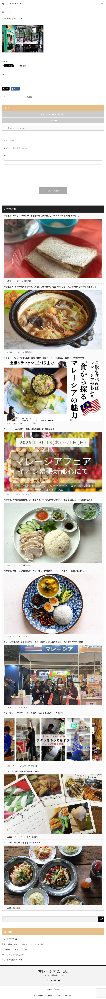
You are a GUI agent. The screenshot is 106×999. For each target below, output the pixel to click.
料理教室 (27, 281)
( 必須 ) (9, 140)
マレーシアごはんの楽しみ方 (13, 955)
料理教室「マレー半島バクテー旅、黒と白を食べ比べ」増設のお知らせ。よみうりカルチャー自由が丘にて (50, 287)
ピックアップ (18, 281)
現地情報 (34, 766)
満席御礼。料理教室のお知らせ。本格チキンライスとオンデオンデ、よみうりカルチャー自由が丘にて (48, 500)
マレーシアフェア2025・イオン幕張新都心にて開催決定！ (29, 429)
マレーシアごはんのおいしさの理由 (15, 950)
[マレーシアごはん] (12, 4)
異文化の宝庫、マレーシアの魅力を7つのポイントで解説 (23, 944)
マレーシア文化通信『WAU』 (13, 960)
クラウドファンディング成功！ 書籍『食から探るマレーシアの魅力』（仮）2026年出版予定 (44, 358)
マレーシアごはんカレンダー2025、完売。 (22, 771)
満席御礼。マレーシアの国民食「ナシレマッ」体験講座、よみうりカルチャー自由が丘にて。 (44, 571)
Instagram (49, 989)
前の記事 (29, 97)
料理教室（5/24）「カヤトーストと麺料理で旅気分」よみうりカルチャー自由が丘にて (41, 215)
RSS (59, 980)
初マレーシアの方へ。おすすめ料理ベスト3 (22, 842)
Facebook (57, 989)
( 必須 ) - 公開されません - (16, 148)
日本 (35, 423)
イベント (16, 494)
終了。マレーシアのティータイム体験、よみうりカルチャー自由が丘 (33, 713)
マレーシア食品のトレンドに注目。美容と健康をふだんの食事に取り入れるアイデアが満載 (43, 642)
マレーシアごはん (53, 971)
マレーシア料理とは (9, 939)
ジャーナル (17, 423)
